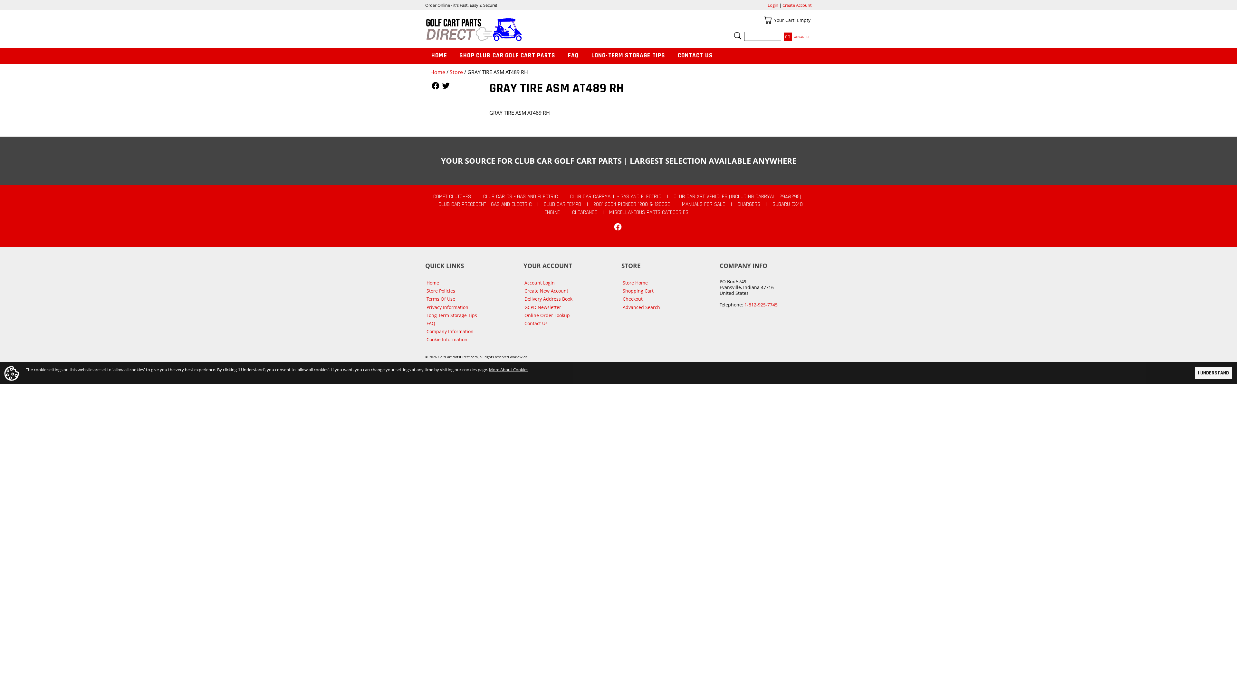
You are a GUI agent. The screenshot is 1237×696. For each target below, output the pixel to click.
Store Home (635, 283)
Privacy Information (447, 307)
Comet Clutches (452, 196)
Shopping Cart (638, 291)
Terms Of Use (441, 299)
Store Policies (441, 291)
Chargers (748, 204)
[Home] (521, 29)
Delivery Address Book (548, 299)
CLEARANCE (584, 212)
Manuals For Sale (703, 204)
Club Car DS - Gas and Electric (520, 196)
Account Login (539, 283)
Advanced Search (641, 307)
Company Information (450, 331)
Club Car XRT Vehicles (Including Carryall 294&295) (737, 196)
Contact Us (695, 56)
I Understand (1213, 373)
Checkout (633, 299)
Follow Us (435, 86)
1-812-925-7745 (761, 305)
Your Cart (768, 20)
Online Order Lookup (547, 315)
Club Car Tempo (562, 204)
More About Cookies (508, 369)
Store (456, 72)
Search (738, 36)
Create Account (797, 5)
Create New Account (546, 291)
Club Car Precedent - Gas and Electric (485, 204)
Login (773, 5)
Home (437, 72)
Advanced (802, 37)
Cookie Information (447, 339)
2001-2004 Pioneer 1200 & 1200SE (631, 204)
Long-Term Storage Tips (628, 56)
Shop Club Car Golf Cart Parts (507, 56)
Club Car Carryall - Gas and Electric (615, 196)
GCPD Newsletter (542, 307)
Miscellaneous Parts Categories (648, 212)
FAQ (573, 56)
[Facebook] (618, 227)
